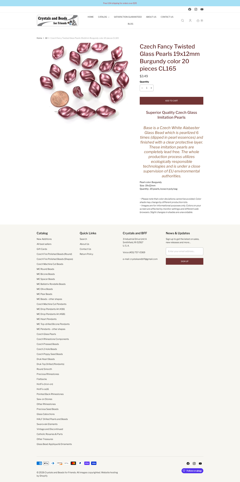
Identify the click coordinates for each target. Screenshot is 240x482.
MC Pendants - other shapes (51, 329)
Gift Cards (42, 249)
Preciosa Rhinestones (48, 374)
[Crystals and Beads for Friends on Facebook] (190, 9)
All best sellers (44, 244)
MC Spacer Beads (46, 279)
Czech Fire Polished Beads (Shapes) (55, 259)
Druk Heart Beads (46, 359)
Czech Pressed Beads (48, 344)
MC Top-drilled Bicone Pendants (53, 324)
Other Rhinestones (46, 404)
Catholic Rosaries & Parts (50, 434)
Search (83, 239)
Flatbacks (42, 379)
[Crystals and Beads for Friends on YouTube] (202, 9)
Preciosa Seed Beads (47, 409)
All (46, 38)
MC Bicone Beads (46, 274)
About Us (151, 17)
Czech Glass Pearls (46, 334)
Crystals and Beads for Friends (60, 472)
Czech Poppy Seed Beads (50, 354)
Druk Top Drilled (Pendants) (50, 364)
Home (91, 17)
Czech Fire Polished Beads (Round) (54, 254)
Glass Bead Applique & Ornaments (54, 444)
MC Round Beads (45, 269)
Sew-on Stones (44, 399)
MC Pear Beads (44, 294)
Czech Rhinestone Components (53, 339)
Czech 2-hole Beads (47, 349)
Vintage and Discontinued (50, 429)
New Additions (44, 239)
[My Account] (190, 20)
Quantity (144, 81)
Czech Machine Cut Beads (50, 264)
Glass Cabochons (46, 414)
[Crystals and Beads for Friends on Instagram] (196, 9)
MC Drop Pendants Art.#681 (51, 314)
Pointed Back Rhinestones (50, 394)
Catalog (102, 17)
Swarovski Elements (47, 424)
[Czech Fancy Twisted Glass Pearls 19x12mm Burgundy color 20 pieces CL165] (84, 90)
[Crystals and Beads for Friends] (57, 20)
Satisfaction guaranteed (128, 17)
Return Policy (86, 254)
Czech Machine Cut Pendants (51, 304)
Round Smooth (44, 369)
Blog (130, 24)
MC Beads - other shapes (49, 299)
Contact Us (167, 17)
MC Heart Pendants (47, 319)
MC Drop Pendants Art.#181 (51, 309)
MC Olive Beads (45, 289)
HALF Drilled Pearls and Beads (52, 419)
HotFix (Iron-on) (45, 384)
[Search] (182, 20)
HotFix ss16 (43, 389)
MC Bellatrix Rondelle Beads (51, 284)
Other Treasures (45, 439)
